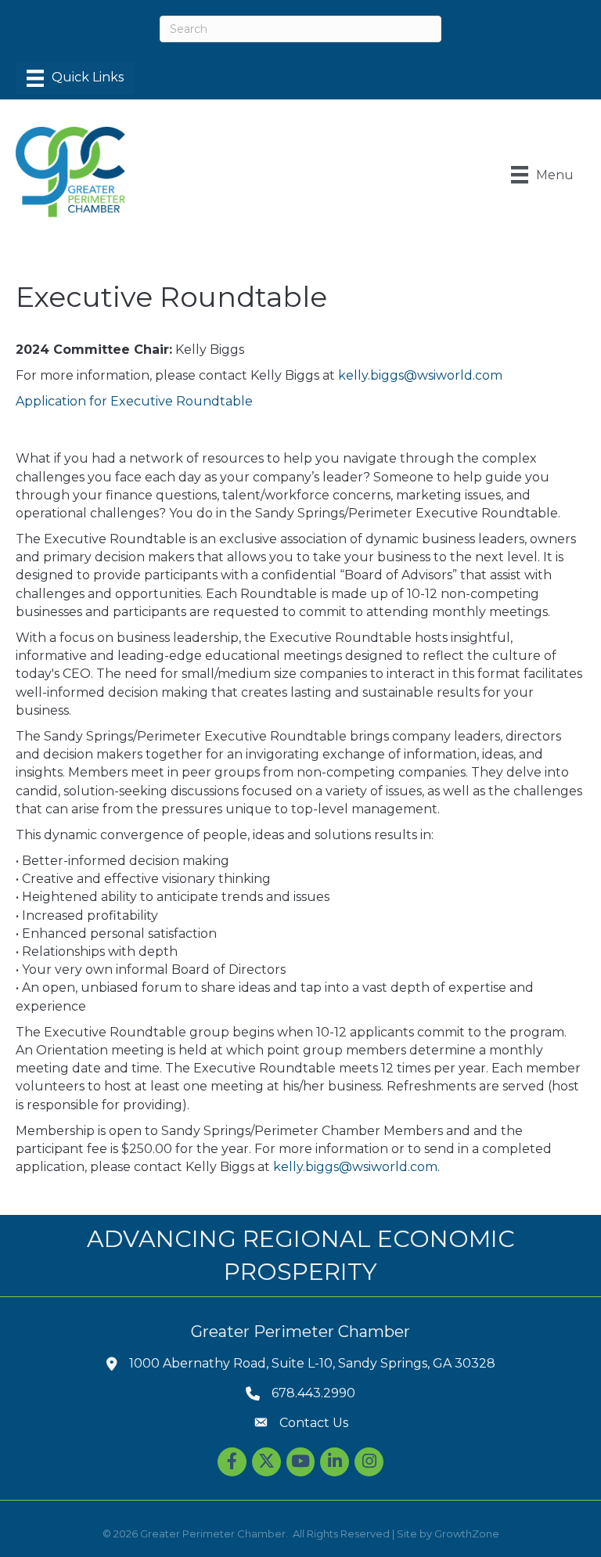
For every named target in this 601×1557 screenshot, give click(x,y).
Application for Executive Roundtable (134, 401)
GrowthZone (466, 1533)
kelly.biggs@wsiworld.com (420, 375)
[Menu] (75, 78)
